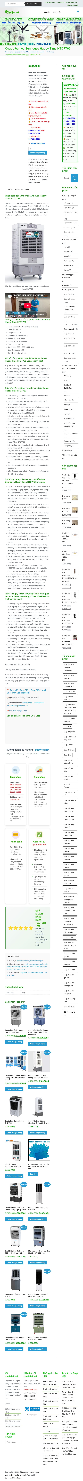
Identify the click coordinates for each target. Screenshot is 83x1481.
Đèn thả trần (68, 223)
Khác (66, 405)
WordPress (17, 1478)
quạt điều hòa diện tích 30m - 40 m (70, 945)
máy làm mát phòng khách (30, 967)
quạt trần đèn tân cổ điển (69, 930)
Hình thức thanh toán (51, 1443)
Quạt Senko (68, 745)
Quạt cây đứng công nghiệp (69, 307)
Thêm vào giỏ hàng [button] (14, 1042)
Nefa (66, 414)
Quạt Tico (67, 755)
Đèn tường (68, 227)
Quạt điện (57, 12)
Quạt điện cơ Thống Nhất (69, 984)
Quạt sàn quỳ (69, 329)
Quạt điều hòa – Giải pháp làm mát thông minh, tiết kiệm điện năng (51, 1459)
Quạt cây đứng (69, 299)
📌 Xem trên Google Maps (17, 711)
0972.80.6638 (34, 139)
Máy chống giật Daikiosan (68, 276)
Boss (66, 380)
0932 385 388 (15, 790)
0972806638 (71, 2)
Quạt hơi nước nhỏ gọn (69, 720)
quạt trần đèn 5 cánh (70, 801)
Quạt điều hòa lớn (71, 434)
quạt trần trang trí (69, 793)
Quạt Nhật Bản (69, 732)
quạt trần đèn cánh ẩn (69, 849)
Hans (66, 247)
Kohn (66, 256)
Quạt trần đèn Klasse (69, 890)
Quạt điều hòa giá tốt (69, 955)
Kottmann (67, 261)
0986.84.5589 (34, 130)
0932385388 (72, 5)
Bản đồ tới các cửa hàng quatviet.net (50, 1382)
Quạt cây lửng (69, 317)
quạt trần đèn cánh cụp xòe (69, 817)
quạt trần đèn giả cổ (69, 874)
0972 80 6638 (15, 785)
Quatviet (47, 12)
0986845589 (27, 703)
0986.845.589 (69, 121)
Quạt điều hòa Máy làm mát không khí (29, 52)
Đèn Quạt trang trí (69, 196)
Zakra (7, 1478)
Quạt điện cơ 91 (70, 970)
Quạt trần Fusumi (67, 785)
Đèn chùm (68, 208)
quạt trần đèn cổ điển (69, 857)
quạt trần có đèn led (68, 777)
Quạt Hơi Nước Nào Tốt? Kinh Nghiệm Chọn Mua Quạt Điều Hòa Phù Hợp (70, 1439)
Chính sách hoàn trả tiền (50, 1402)
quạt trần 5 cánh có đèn (68, 761)
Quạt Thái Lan (69, 750)
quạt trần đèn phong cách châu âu (69, 900)
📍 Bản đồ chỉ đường (36, 143)
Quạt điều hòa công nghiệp (69, 424)
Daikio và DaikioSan (68, 386)
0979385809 (58, 2)
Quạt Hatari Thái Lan (68, 698)
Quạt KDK (67, 726)
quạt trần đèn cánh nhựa (69, 833)
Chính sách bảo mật (50, 1389)
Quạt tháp (67, 334)
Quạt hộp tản (69, 324)
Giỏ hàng (46, 1431)
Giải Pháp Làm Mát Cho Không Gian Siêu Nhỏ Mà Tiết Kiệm (69, 1412)
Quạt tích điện (69, 346)
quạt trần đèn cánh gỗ (69, 825)
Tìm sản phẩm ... (33, 4)
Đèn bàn (67, 203)
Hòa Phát (67, 400)
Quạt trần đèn (69, 232)
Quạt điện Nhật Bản (70, 1000)
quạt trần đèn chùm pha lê (69, 809)
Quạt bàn (67, 294)
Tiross (66, 270)
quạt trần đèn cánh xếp (69, 841)
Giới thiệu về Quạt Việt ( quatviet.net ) (50, 1437)
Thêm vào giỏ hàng (37, 153)
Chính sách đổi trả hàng (50, 1395)
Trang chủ (9, 52)
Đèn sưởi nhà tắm (69, 240)
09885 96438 (15, 792)
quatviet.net (42, 749)
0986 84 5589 (15, 787)
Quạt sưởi (66, 450)
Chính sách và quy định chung (50, 1417)
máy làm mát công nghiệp (35, 964)
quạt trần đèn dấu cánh (69, 865)
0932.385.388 (34, 133)
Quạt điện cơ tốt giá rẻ (69, 992)
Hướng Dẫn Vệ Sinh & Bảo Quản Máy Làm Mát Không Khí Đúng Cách (69, 1425)
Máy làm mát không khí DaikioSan (69, 667)
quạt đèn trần (69, 1007)
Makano (67, 409)
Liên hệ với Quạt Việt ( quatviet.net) (51, 1449)
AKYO (66, 376)
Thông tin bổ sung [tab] (22, 189)
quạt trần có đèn (68, 769)
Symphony (68, 446)
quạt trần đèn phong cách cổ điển (69, 910)
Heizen (66, 252)
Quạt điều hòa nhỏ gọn (69, 963)
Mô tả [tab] (10, 189)
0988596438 (23, 706)
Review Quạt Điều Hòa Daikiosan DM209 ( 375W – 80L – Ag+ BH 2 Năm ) (68, 1398)
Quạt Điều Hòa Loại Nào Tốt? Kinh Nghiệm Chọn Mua (69, 1451)
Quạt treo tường (70, 358)
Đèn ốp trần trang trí (71, 213)
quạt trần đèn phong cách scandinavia (69, 921)
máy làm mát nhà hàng (69, 676)
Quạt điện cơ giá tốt (69, 976)
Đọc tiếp (33, 1174)
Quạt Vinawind (69, 937)
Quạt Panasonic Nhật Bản (70, 738)
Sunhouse (50, 52)
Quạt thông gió (69, 338)
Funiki (66, 395)
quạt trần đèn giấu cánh (69, 882)
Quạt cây (65, 285)
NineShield (68, 419)
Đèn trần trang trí (69, 1013)
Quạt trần (67, 353)
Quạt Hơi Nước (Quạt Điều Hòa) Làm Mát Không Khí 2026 (70, 709)
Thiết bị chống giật (69, 455)
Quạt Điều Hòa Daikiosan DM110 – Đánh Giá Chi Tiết (69, 1384)
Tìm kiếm (74, 177)
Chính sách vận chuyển (48, 1425)
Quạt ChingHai (69, 691)
